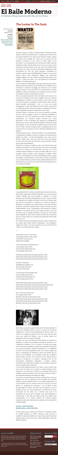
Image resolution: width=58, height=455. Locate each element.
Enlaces (43, 1)
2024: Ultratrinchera (34, 440)
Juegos (17, 1)
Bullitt (35, 87)
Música (11, 36)
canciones (7, 41)
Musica (3, 1)
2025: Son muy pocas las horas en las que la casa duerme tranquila (35, 437)
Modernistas (36, 1)
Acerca (9, 4)
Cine (7, 1)
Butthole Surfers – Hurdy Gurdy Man (27, 408)
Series (12, 1)
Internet (28, 1)
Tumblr (3, 4)
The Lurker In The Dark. (31, 24)
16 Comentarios (9, 44)
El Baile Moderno (26, 12)
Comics (22, 1)
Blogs (48, 1)
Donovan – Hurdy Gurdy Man (24, 406)
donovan (11, 42)
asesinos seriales (4, 39)
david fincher (5, 42)
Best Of (53, 1)
